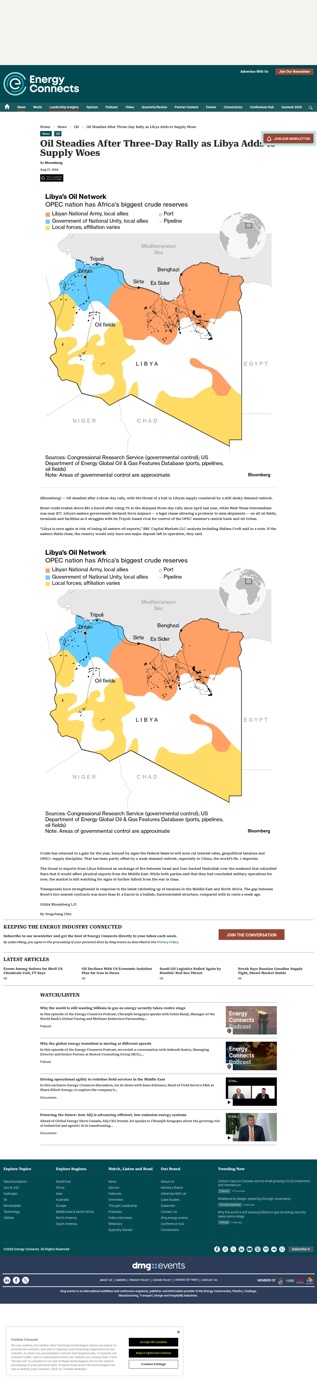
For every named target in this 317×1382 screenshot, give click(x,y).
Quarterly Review (154, 107)
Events (211, 107)
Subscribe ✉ (301, 1249)
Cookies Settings (186, 1280)
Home (45, 127)
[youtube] (249, 1249)
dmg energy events (174, 1218)
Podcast (112, 107)
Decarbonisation (15, 1181)
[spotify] (266, 1249)
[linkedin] (241, 1249)
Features (114, 1193)
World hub (63, 1181)
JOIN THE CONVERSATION (251, 935)
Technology (11, 1212)
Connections (233, 107)
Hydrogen (10, 1193)
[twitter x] (233, 1249)
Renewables (12, 1206)
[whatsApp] (282, 1249)
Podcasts (115, 1212)
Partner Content (186, 107)
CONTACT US (209, 1280)
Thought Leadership (122, 1206)
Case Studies (170, 1199)
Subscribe (168, 1206)
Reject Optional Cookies (153, 1353)
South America (66, 1224)
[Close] (178, 1332)
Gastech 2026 (291, 107)
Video (130, 107)
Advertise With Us (254, 71)
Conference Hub (262, 107)
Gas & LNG (11, 1187)
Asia (59, 1193)
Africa (60, 1187)
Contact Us (169, 1212)
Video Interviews (120, 1218)
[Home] (7, 107)
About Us (167, 1181)
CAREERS (120, 1280)
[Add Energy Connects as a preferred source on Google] (51, 178)
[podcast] (258, 1249)
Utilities (8, 1218)
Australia (62, 1199)
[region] (94, 1351)
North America (66, 1218)
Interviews (115, 1199)
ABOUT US (106, 1280)
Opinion (92, 107)
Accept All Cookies (153, 1342)
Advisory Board (172, 1187)
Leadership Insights (64, 107)
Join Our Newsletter (294, 71)
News (21, 107)
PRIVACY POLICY (139, 1280)
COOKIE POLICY (162, 1280)
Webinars (115, 1224)
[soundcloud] (274, 1249)
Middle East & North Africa (75, 1212)
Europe (61, 1206)
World (37, 107)
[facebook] (217, 1249)
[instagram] (225, 1249)
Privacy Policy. (168, 942)
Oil (76, 127)
